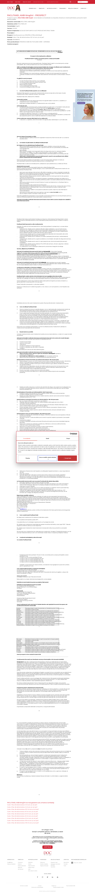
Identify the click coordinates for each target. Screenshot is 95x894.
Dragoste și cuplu (54, 862)
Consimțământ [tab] (26, 438)
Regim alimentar (31, 865)
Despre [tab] (68, 438)
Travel (65, 865)
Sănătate (42, 8)
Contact (39, 885)
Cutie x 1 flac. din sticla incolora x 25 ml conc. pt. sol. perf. (22, 816)
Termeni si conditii (24, 885)
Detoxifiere (30, 862)
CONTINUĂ (47, 847)
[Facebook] (37, 877)
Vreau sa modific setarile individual (47, 457)
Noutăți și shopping (44, 864)
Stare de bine (66, 862)
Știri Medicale (20, 869)
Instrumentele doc (52, 1)
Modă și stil (42, 862)
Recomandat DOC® (70, 885)
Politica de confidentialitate (37, 887)
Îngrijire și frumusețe (44, 865)
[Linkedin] (52, 877)
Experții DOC (32, 8)
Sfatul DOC (20, 867)
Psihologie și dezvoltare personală (55, 865)
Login (74, 1)
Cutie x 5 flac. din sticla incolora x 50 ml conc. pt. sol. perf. (22, 814)
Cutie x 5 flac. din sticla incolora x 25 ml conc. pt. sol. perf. (22, 818)
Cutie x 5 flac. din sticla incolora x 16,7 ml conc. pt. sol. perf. (23, 809)
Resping (28, 458)
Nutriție (29, 864)
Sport (29, 869)
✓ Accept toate (67, 458)
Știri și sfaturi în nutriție (32, 870)
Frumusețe (62, 8)
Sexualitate (53, 866)
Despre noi (54, 885)
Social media (47, 873)
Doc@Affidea (10, 862)
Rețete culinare (31, 867)
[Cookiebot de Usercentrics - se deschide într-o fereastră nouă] (71, 434)
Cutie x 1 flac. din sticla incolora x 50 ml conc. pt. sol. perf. (22, 811)
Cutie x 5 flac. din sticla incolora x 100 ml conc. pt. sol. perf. (23, 823)
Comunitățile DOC (38, 1)
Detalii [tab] (47, 438)
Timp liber (65, 864)
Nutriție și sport (52, 8)
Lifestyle (83, 8)
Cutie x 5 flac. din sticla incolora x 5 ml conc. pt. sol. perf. (22, 807)
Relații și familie (73, 8)
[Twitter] (47, 877)
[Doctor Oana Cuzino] (14, 8)
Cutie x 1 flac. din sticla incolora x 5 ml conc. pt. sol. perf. (22, 804)
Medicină (20, 864)
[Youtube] (57, 877)
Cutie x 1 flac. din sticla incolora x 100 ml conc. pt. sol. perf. (23, 820)
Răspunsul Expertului (11, 864)
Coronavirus (20, 862)
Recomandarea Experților (78, 859)
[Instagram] (42, 877)
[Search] (87, 2)
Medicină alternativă (22, 865)
